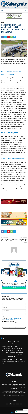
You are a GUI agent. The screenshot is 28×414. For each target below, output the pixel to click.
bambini (16, 344)
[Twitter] (5, 37)
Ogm (3, 357)
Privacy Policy (15, 411)
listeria (3, 354)
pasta (6, 357)
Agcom (3, 341)
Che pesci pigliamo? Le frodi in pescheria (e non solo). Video (21, 241)
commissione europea (6, 348)
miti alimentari (14, 354)
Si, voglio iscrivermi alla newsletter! (14, 327)
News (2, 22)
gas (20, 350)
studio (16, 361)
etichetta (9, 350)
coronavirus (17, 348)
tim (3, 363)
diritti (3, 350)
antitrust (10, 344)
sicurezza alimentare (10, 361)
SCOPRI (14, 287)
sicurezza (4, 361)
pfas (17, 357)
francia (17, 350)
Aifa (6, 341)
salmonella (15, 359)
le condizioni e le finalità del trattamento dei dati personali (12, 319)
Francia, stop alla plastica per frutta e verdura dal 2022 (7, 240)
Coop (12, 348)
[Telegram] (14, 37)
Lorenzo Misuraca (5, 34)
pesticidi (11, 356)
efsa (6, 350)
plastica (21, 357)
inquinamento (19, 352)
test (24, 361)
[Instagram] (10, 404)
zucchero (8, 363)
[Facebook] (2, 37)
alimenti (21, 341)
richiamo (7, 359)
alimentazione (13, 341)
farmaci (13, 350)
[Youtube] (21, 404)
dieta (22, 348)
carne (16, 346)
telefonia (20, 361)
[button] (2, 10)
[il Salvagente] (14, 4)
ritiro (11, 359)
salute (20, 359)
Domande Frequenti (14, 412)
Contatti (14, 408)
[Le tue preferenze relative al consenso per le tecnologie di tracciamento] (21, 411)
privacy (3, 359)
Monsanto (20, 354)
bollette (12, 346)
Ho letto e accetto (12, 319)
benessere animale (6, 346)
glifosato (5, 352)
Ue (5, 363)
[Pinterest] (8, 37)
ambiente (4, 344)
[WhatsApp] (11, 37)
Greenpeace (12, 352)
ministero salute (8, 354)
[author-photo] (14, 253)
